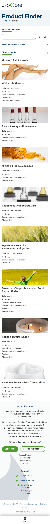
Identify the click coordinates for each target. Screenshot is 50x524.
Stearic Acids (16, 253)
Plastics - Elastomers (11, 101)
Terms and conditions (29, 504)
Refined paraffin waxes (15, 336)
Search (39, 36)
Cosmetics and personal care (14, 95)
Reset (45, 36)
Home (4, 21)
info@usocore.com (26, 481)
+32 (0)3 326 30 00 (26, 476)
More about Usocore (33, 449)
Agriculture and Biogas (11, 348)
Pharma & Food (8, 98)
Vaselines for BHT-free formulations (23, 382)
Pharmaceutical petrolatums (19, 205)
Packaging (6, 308)
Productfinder (25, 455)
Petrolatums (16, 210)
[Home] (23, 5)
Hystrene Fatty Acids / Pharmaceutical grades (16, 247)
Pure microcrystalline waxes (19, 126)
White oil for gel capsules (17, 166)
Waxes (13, 131)
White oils (15, 88)
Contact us (10, 449)
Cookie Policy (25, 461)
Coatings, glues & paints (12, 303)
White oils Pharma (13, 83)
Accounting (25, 458)
